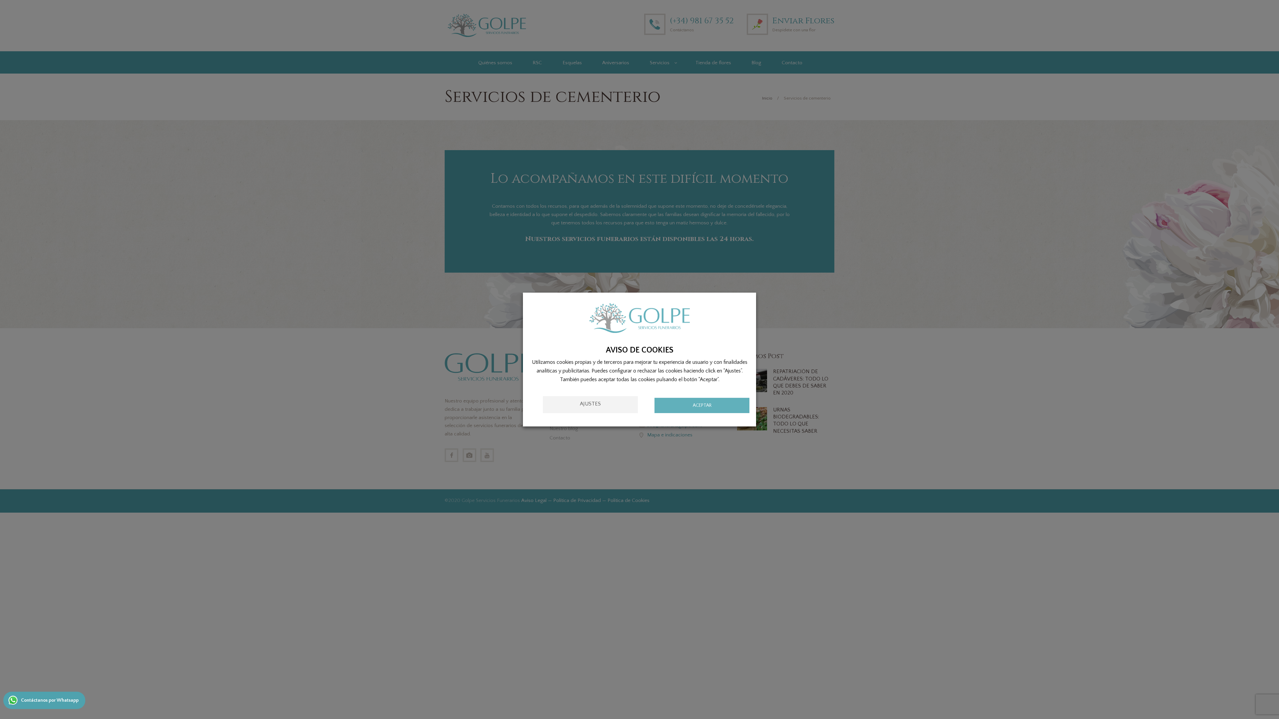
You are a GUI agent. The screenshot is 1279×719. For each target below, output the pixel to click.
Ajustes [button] (590, 404)
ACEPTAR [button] (702, 405)
